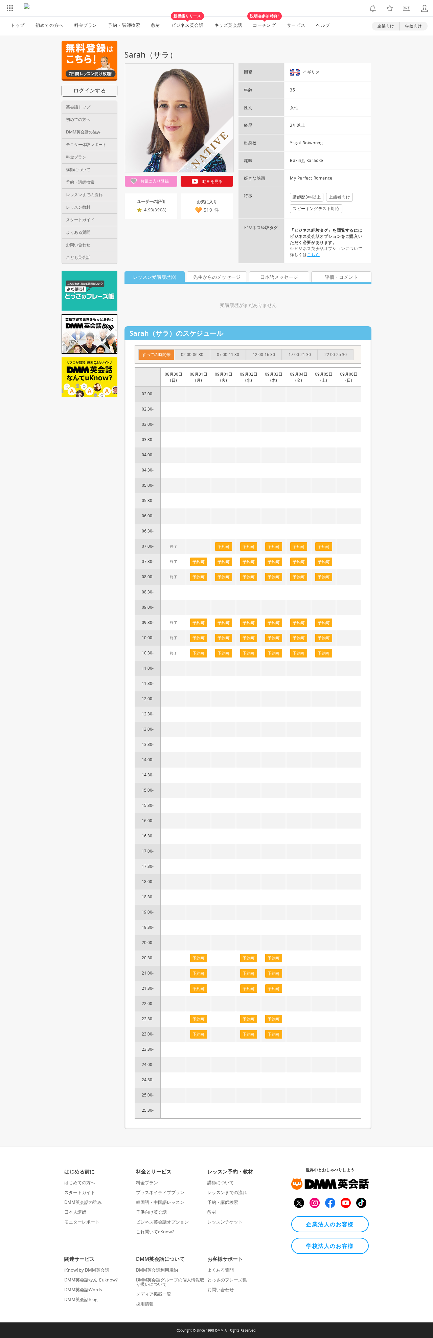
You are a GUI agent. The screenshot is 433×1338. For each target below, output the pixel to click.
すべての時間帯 (156, 354)
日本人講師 (75, 1212)
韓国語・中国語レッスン (160, 1202)
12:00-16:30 (264, 354)
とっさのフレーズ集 (227, 1280)
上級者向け (339, 197)
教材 (155, 25)
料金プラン (85, 25)
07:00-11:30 (228, 354)
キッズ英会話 (228, 25)
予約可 (198, 562)
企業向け (385, 26)
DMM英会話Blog (80, 1299)
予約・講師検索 (124, 25)
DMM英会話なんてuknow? (91, 1280)
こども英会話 (78, 257)
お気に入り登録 (154, 181)
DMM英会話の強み (83, 132)
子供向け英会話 (151, 1212)
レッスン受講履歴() (154, 277)
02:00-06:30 (192, 354)
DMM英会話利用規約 (157, 1270)
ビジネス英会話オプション (162, 1222)
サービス (296, 25)
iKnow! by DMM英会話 (86, 1270)
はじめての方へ (79, 1182)
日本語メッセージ (279, 277)
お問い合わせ (78, 245)
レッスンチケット (225, 1222)
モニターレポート (81, 1222)
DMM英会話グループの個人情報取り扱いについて (170, 1282)
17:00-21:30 (300, 354)
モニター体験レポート (86, 144)
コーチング (264, 22)
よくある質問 (78, 232)
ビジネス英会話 (187, 22)
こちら (313, 254)
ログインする (89, 90)
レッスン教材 (78, 207)
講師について (78, 169)
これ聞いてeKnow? (155, 1232)
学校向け (413, 26)
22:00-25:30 (335, 354)
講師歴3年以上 (307, 197)
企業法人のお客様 (330, 1224)
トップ (18, 25)
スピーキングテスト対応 (316, 208)
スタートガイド (80, 220)
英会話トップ (78, 107)
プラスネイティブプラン (160, 1192)
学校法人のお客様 (330, 1246)
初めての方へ (78, 119)
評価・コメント (341, 277)
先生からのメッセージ (217, 277)
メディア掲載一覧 (153, 1294)
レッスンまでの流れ (84, 194)
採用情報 (145, 1304)
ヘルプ (323, 25)
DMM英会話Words (83, 1290)
